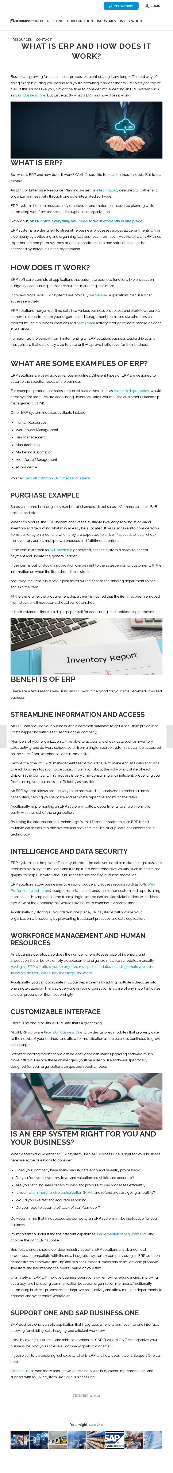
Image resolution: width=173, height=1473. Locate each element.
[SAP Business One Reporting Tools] (152, 1440)
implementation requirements (122, 1234)
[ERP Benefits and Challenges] (169, 736)
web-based (98, 295)
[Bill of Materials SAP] (95, 1440)
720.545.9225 (123, 6)
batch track (86, 323)
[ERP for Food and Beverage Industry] (20, 1440)
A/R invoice (59, 550)
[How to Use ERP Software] (77, 1440)
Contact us (19, 1371)
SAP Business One (30, 95)
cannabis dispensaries (131, 391)
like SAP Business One (63, 1032)
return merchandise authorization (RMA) (60, 1192)
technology (108, 190)
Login (155, 6)
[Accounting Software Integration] (133, 1440)
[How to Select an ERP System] (58, 1440)
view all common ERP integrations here (57, 478)
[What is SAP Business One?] (3, 736)
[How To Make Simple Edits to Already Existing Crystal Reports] (114, 1440)
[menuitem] (121, 6)
